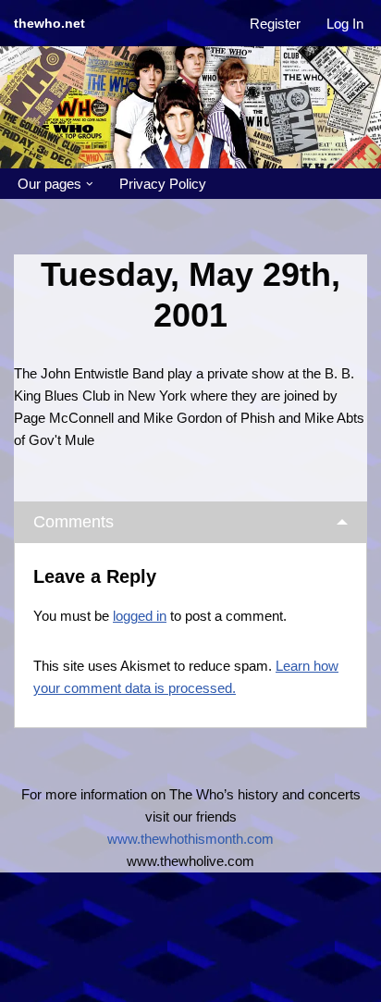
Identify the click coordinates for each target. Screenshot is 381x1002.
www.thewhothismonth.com (190, 839)
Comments (73, 522)
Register (275, 23)
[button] (89, 184)
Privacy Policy (162, 184)
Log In (344, 23)
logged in (139, 616)
